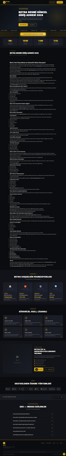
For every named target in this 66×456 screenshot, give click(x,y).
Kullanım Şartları (49, 443)
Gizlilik (54, 443)
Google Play (50, 369)
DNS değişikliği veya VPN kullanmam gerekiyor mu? (32, 434)
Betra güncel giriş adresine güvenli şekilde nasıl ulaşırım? (32, 417)
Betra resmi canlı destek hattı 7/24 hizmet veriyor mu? (32, 428)
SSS (57, 443)
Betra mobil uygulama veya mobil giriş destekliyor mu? (32, 421)
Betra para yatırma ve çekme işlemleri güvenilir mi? (32, 424)
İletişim (61, 443)
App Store (40, 369)
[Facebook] (59, 397)
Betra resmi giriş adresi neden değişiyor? (32, 414)
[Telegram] (62, 397)
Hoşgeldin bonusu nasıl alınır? (32, 431)
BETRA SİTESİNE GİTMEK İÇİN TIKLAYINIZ (33, 34)
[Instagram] (53, 397)
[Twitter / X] (56, 397)
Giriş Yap (53, 2)
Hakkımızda (43, 443)
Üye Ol (60, 2)
